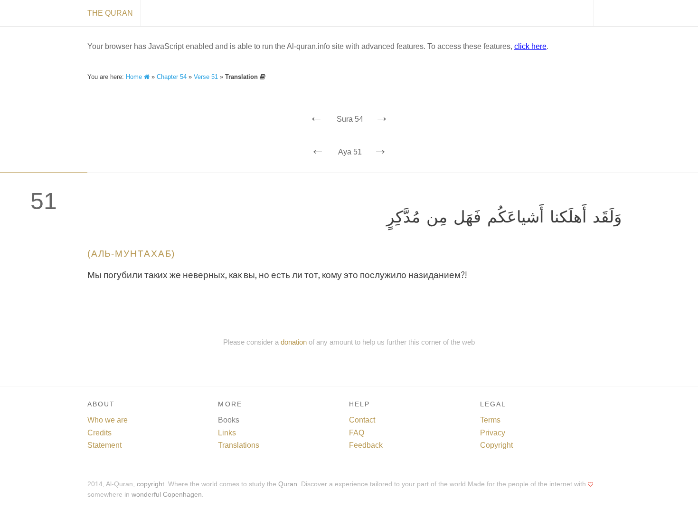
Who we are (107, 420)
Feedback (366, 445)
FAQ (356, 433)
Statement (104, 445)
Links (227, 433)
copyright (150, 484)
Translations (238, 445)
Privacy (492, 433)
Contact (362, 420)
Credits (99, 433)
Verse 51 (206, 76)
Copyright (496, 445)
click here (530, 46)
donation (294, 342)
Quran (287, 484)
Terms (490, 420)
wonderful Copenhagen (167, 494)
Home (135, 76)
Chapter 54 (172, 76)
